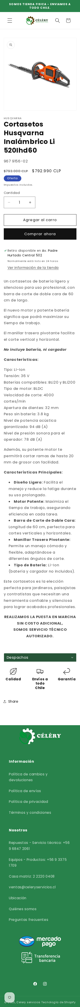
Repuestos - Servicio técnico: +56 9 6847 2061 (39, 845)
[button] (9, 20)
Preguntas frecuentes (28, 919)
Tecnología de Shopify (58, 1002)
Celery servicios (28, 1002)
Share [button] (13, 701)
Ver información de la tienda (33, 267)
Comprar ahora (40, 234)
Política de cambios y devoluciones (28, 777)
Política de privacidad (28, 801)
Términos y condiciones (30, 812)
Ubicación (17, 898)
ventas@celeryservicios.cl (32, 887)
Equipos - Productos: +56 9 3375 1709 (38, 862)
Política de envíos (25, 791)
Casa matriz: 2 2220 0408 (32, 876)
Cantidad (12, 193)
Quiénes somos (23, 909)
